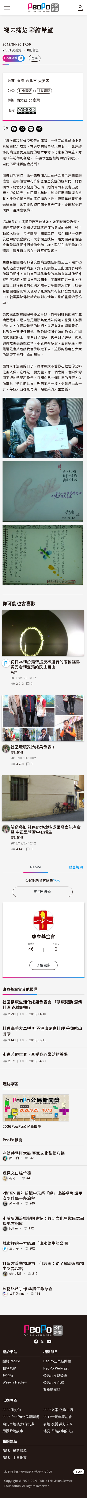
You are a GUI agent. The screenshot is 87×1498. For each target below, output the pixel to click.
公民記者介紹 (53, 1382)
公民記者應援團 (55, 1375)
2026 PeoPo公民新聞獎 (21, 1416)
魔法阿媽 (17, 753)
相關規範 (9, 1368)
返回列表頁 (42, 892)
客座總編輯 (52, 1389)
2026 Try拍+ (12, 1409)
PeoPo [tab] (35, 867)
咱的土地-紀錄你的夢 (19, 1423)
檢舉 (35, 58)
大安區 (43, 81)
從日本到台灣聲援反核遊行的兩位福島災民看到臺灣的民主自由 (45, 664)
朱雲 (14, 673)
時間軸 (8, 1375)
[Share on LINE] (31, 129)
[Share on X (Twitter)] (22, 129)
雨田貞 (14, 1158)
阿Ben (13, 1228)
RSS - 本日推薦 (15, 1457)
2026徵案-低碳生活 (58, 1409)
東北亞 (21, 100)
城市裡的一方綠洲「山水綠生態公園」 (37, 1243)
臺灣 (20, 81)
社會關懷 (25, 91)
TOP (79, 1472)
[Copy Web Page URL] (39, 129)
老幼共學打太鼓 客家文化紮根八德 (34, 1153)
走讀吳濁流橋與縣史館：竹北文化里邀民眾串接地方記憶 (43, 1220)
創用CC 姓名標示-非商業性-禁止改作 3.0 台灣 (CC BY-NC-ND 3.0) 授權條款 (27, 110)
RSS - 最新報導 (15, 1450)
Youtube (49, 1341)
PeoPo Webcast (55, 1368)
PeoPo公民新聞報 (57, 1361)
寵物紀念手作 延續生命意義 (27, 1288)
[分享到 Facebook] (14, 129)
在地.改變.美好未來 (58, 1423)
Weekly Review (15, 1382)
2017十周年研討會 (58, 1416)
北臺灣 (34, 100)
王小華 (14, 1248)
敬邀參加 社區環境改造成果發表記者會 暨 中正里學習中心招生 (46, 829)
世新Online (17, 1293)
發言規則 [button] (76, 867)
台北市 (31, 81)
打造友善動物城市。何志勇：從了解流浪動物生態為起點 (43, 1265)
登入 (56, 880)
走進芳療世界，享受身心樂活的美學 (35, 1054)
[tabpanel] (43, 880)
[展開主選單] (7, 8)
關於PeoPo (11, 1361)
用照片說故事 (13, 1430)
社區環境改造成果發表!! (32, 747)
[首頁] (43, 8)
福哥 (12, 1178)
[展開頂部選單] (80, 8)
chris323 (15, 1274)
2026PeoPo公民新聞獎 (22, 1126)
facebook (36, 1341)
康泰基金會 (43, 936)
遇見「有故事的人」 (59, 1430)
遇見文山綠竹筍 (17, 1173)
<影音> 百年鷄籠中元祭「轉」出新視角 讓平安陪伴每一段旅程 (43, 1195)
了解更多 (43, 965)
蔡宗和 (14, 1203)
